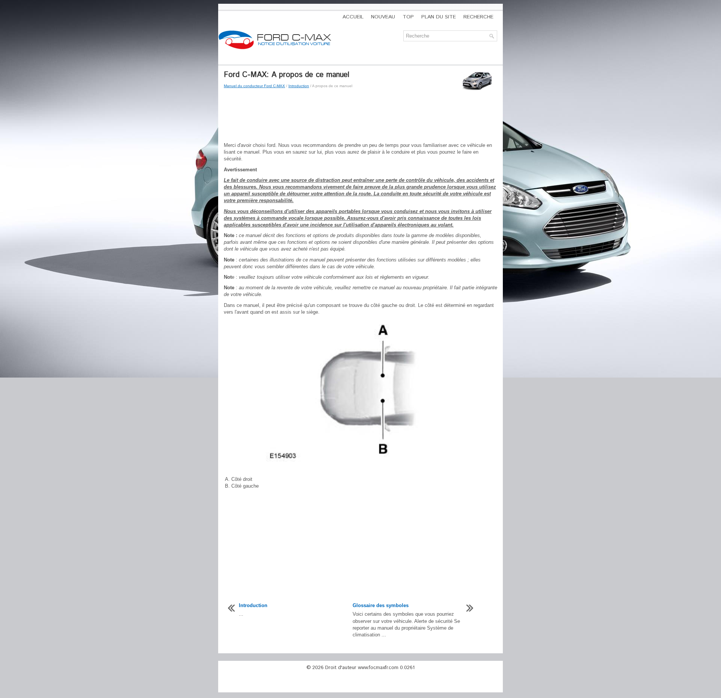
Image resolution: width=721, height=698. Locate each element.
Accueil (353, 17)
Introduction (298, 86)
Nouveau (383, 17)
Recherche (478, 17)
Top (408, 17)
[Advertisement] (360, 115)
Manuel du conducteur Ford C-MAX (254, 86)
